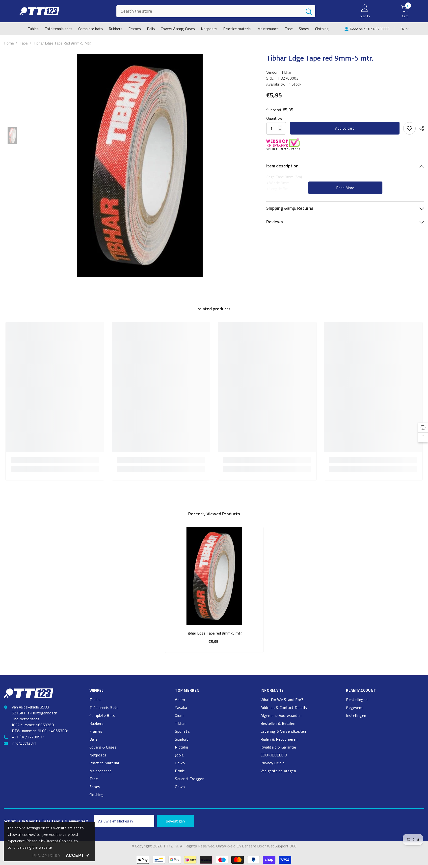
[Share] (420, 129)
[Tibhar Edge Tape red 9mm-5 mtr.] (214, 576)
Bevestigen (175, 821)
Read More (345, 188)
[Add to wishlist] (409, 128)
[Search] (215, 11)
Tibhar (286, 72)
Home (9, 43)
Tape (24, 43)
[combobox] (209, 11)
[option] (139, 165)
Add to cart (344, 128)
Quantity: (274, 118)
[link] (366, 28)
